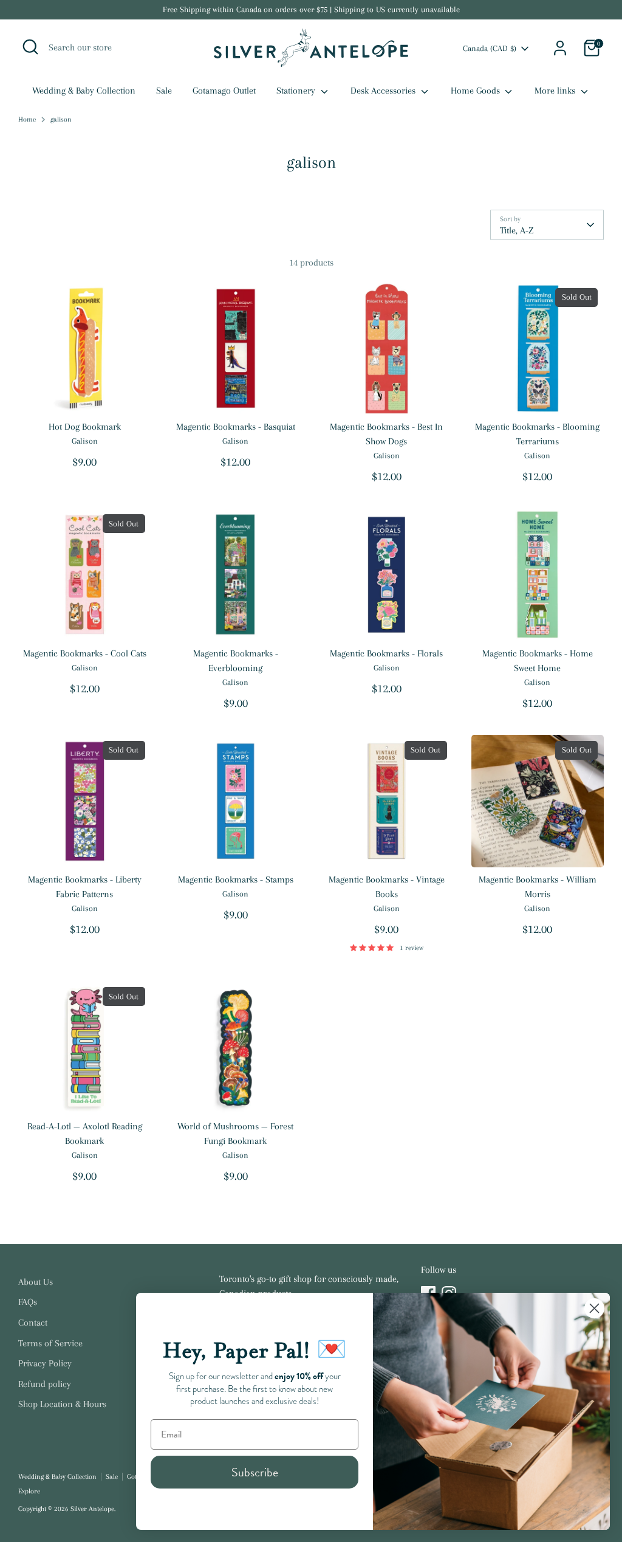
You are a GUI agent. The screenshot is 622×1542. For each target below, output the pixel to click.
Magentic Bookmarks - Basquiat (235, 426)
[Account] (560, 48)
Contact (32, 1322)
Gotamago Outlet (224, 90)
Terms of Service (50, 1343)
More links (556, 90)
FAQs (27, 1301)
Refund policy (44, 1384)
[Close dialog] (594, 1308)
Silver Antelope (92, 1509)
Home (27, 119)
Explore (29, 1491)
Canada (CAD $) (489, 48)
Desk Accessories (384, 90)
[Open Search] (30, 47)
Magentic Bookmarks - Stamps (235, 879)
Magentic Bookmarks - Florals (386, 653)
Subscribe (254, 1472)
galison (61, 119)
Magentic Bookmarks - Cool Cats (84, 653)
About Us (35, 1281)
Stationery (297, 90)
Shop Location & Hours (62, 1404)
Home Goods (476, 90)
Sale (164, 90)
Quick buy (85, 394)
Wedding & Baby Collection (83, 90)
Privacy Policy (45, 1363)
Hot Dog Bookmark (85, 426)
